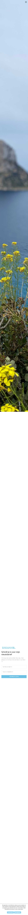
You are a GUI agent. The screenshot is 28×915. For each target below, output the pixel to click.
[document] (14, 457)
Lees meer (10, 912)
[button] (26, 2)
